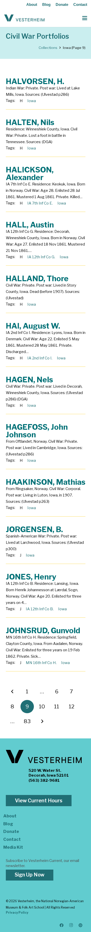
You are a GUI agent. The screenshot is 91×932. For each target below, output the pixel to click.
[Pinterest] (80, 925)
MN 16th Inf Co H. (41, 662)
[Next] (42, 721)
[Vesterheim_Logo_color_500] (24, 18)
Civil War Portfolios (37, 36)
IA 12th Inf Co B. (40, 609)
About (31, 4)
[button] (84, 18)
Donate (62, 4)
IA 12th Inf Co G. (41, 257)
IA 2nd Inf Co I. (39, 358)
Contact (80, 4)
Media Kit (13, 847)
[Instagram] (71, 925)
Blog (46, 4)
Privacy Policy (17, 912)
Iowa (31, 101)
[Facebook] (61, 925)
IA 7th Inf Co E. (40, 203)
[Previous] (12, 691)
